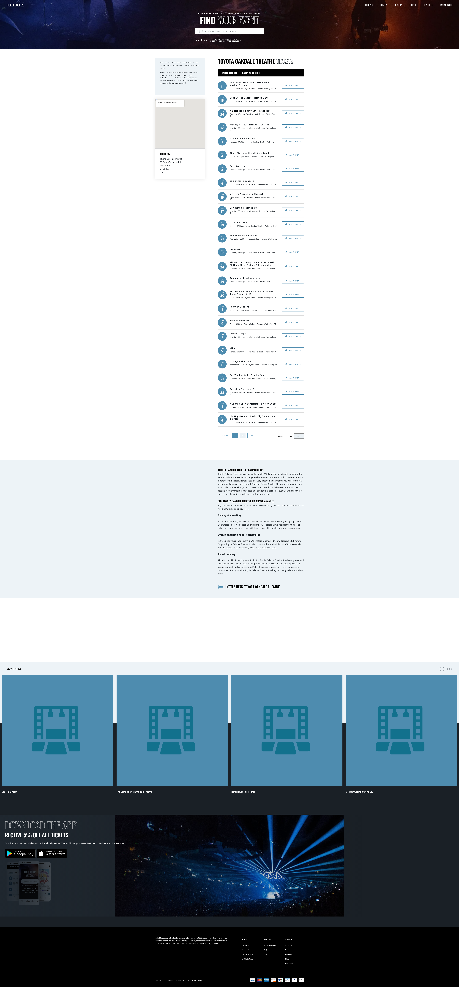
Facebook (289, 964)
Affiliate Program (249, 959)
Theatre (384, 5)
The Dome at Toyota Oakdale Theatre (134, 792)
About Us (288, 945)
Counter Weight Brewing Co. (359, 792)
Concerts (368, 5)
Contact (267, 955)
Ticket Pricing (247, 945)
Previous (225, 436)
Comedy (398, 5)
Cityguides (428, 5)
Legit (287, 950)
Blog (287, 959)
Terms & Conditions (182, 981)
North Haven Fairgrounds (243, 792)
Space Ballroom (9, 792)
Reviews (288, 955)
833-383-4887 (446, 5)
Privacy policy (197, 981)
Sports (412, 5)
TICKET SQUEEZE (15, 5)
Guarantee (246, 950)
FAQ (265, 950)
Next (251, 436)
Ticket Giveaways (249, 955)
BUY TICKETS (294, 86)
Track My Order (270, 945)
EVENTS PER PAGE (285, 436)
